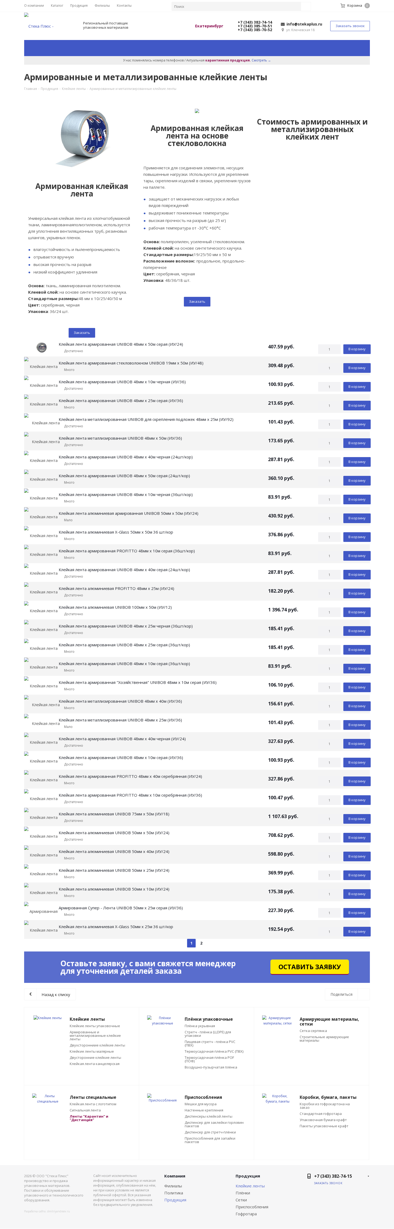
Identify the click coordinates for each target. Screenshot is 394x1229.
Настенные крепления (204, 1110)
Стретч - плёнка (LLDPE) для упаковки (208, 1033)
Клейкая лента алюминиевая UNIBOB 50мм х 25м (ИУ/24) (114, 870)
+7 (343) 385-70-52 (254, 29)
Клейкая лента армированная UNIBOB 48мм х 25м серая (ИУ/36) (121, 400)
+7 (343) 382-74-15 (333, 1176)
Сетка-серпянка (313, 1031)
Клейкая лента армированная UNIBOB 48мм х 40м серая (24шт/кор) (124, 569)
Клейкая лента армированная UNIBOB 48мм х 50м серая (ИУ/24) (121, 344)
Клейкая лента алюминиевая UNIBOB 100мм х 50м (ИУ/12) (115, 607)
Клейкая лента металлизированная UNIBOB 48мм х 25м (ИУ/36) (120, 720)
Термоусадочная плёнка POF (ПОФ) (209, 1059)
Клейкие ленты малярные (92, 1051)
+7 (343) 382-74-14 (254, 22)
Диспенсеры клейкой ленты (208, 1116)
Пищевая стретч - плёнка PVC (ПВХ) (210, 1043)
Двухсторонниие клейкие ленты (97, 1045)
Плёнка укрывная (200, 1026)
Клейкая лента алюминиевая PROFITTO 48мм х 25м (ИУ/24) (116, 588)
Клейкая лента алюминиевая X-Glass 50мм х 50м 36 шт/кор (116, 532)
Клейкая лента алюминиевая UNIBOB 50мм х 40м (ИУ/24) (114, 851)
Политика (173, 1192)
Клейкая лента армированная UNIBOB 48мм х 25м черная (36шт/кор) (126, 626)
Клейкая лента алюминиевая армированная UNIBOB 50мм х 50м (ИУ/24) (128, 513)
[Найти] (306, 6)
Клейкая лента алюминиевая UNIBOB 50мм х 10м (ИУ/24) (114, 889)
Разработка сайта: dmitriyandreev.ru (47, 1211)
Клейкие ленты (250, 1185)
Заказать (82, 332)
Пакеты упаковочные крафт (324, 1126)
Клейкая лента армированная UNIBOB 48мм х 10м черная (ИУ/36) (122, 381)
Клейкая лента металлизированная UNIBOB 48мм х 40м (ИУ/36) (120, 701)
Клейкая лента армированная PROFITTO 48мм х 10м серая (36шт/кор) (127, 550)
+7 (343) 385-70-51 (254, 25)
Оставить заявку (309, 966)
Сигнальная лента (85, 1110)
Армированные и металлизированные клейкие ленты (95, 1035)
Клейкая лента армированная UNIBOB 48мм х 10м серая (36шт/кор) (124, 663)
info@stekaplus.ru (304, 24)
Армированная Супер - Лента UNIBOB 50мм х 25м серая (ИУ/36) (121, 907)
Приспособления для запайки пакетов (210, 1140)
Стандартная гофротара (321, 1113)
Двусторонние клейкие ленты (95, 1057)
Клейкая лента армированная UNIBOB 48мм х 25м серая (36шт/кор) (124, 644)
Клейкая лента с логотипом (93, 1104)
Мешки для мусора (201, 1104)
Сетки (241, 1199)
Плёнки (243, 1192)
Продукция (175, 1199)
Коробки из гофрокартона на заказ (325, 1105)
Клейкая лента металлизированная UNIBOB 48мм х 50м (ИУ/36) (120, 438)
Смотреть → (261, 60)
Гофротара (246, 1213)
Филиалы (173, 1185)
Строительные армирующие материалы (324, 1038)
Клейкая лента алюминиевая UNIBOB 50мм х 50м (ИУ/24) (114, 832)
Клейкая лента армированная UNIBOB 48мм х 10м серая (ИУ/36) (121, 757)
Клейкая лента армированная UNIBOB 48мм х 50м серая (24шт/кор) (124, 475)
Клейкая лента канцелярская (95, 1064)
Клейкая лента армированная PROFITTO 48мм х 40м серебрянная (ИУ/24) (130, 776)
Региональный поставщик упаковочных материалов (105, 25)
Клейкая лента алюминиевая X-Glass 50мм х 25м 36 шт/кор (116, 926)
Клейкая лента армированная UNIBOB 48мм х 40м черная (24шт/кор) (126, 456)
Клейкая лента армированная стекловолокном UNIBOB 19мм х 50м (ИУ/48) (131, 363)
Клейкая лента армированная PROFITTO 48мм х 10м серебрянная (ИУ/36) (130, 795)
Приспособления (252, 1206)
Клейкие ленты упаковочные (95, 1026)
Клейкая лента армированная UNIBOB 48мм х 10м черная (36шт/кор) (126, 494)
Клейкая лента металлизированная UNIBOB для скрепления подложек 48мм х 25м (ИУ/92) (146, 419)
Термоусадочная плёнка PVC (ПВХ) (214, 1051)
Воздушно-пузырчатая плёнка (211, 1067)
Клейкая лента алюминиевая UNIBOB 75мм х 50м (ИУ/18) (114, 813)
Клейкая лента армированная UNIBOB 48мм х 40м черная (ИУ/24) (122, 738)
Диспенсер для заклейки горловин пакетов (214, 1124)
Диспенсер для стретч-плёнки (210, 1132)
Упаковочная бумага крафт (323, 1120)
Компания (174, 1176)
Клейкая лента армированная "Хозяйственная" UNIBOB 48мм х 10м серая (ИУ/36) (138, 682)
